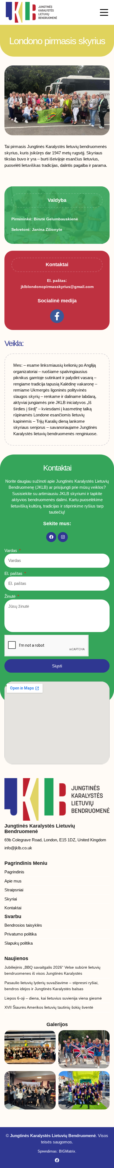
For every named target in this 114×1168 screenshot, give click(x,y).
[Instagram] (63, 537)
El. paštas (14, 573)
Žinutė (10, 596)
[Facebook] (51, 537)
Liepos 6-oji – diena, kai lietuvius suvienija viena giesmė (53, 998)
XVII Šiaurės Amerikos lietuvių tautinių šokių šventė (48, 1007)
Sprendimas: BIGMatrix (56, 1151)
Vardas (11, 550)
